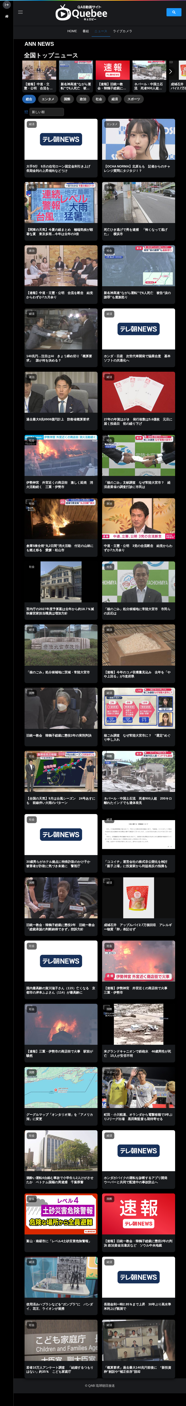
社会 (99, 99)
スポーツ (133, 99)
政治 (83, 99)
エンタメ (48, 99)
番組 (86, 31)
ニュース (100, 31)
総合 (29, 99)
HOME (72, 31)
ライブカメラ (122, 31)
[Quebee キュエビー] (86, 12)
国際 (67, 99)
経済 (115, 99)
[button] (170, 71)
